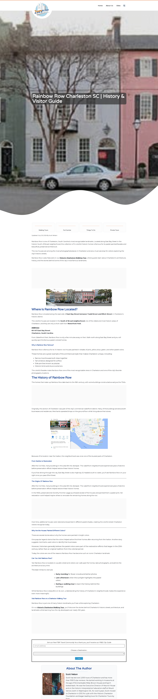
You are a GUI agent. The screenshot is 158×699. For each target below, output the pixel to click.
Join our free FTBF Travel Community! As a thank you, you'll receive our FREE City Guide (79, 642)
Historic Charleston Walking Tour (73, 258)
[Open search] (124, 5)
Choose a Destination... (79, 650)
